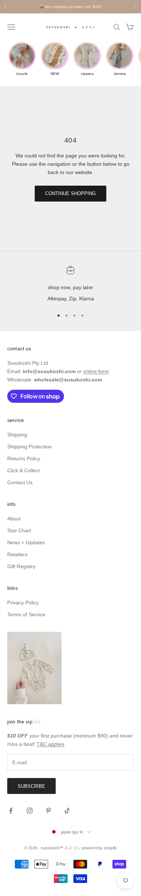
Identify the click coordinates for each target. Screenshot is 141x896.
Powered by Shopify (99, 848)
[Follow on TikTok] (67, 810)
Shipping (17, 435)
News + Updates (26, 542)
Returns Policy (23, 458)
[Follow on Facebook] (10, 810)
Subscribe (31, 786)
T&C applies (50, 744)
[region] (70, 284)
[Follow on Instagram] (29, 810)
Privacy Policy (23, 602)
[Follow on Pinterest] (48, 810)
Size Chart (19, 530)
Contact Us (20, 482)
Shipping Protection (29, 446)
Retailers (17, 554)
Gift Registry (21, 566)
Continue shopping (70, 193)
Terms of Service (26, 614)
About (14, 518)
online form (96, 371)
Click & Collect (23, 470)
